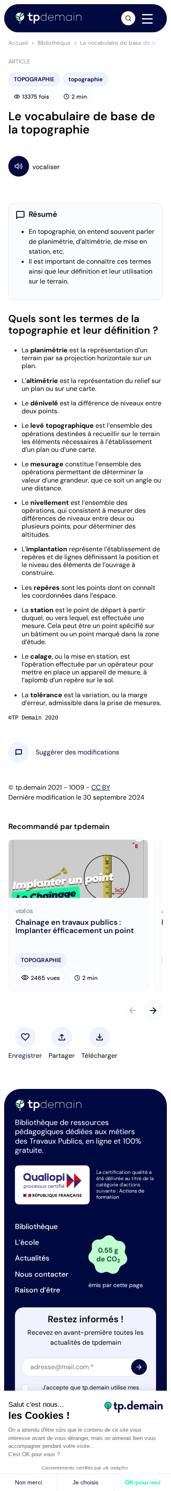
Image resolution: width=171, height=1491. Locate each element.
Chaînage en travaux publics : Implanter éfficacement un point (74, 927)
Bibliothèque (54, 42)
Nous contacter (41, 1274)
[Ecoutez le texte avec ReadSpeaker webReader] (85, 166)
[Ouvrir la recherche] (128, 18)
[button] (77, 752)
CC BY (100, 787)
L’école (27, 1242)
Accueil (18, 42)
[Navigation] (147, 18)
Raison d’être (37, 1290)
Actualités (32, 1258)
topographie (85, 79)
